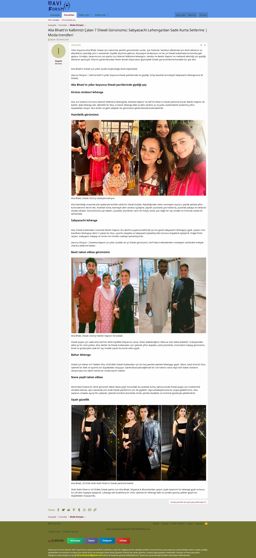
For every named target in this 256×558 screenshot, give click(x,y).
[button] (91, 15)
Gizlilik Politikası (178, 523)
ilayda (52, 39)
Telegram (107, 540)
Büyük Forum (55, 531)
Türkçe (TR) (56, 523)
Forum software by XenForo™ (128, 529)
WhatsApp (75, 540)
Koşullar (165, 523)
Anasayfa (55, 14)
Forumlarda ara (68, 20)
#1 (205, 45)
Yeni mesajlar (53, 20)
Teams (91, 540)
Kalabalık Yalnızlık (70, 531)
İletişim (156, 523)
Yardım (190, 523)
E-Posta (123, 540)
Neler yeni (84, 14)
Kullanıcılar (100, 14)
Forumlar (69, 14)
